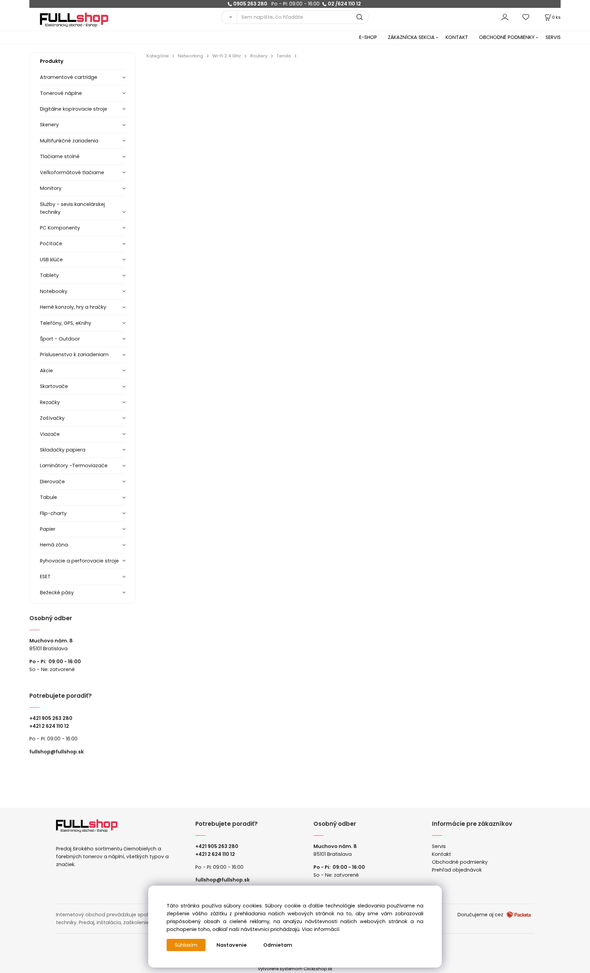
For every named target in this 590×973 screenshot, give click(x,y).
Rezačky (50, 402)
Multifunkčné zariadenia (69, 140)
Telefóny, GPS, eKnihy (65, 323)
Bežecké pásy (57, 592)
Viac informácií (320, 929)
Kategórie (157, 56)
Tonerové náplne (61, 93)
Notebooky (53, 291)
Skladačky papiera (62, 449)
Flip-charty (53, 513)
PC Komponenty (60, 227)
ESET (45, 576)
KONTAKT (457, 37)
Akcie (46, 370)
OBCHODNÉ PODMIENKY (507, 37)
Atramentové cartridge (68, 77)
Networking (190, 56)
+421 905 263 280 (50, 718)
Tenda (284, 56)
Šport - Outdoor (60, 338)
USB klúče (51, 259)
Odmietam (277, 945)
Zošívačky (52, 418)
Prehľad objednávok (457, 869)
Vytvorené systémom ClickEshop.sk (295, 969)
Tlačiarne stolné (60, 156)
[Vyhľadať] (229, 17)
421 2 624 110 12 (50, 726)
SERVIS (553, 37)
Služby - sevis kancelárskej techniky (72, 208)
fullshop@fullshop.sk (56, 751)
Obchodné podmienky (460, 862)
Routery (258, 56)
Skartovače (54, 386)
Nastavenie (231, 945)
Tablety (49, 275)
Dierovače (52, 481)
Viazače (50, 434)
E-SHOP (368, 37)
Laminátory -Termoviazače (74, 465)
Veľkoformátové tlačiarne (72, 172)
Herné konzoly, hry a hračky (73, 307)
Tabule (48, 497)
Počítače (51, 243)
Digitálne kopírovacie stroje (73, 109)
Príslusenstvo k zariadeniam (74, 354)
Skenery (49, 124)
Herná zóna (54, 544)
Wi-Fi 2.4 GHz (226, 56)
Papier (47, 529)
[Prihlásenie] (505, 17)
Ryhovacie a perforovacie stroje (79, 560)
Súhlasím (186, 945)
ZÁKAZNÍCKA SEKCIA (411, 37)
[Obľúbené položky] (526, 17)
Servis (439, 846)
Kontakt (441, 854)
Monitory (50, 188)
